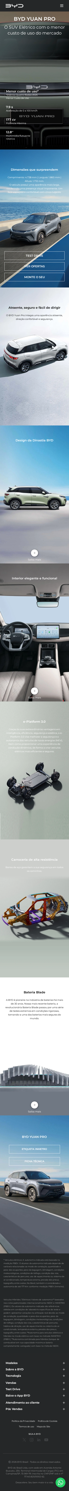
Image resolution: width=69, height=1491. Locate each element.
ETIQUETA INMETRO (34, 1149)
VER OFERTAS (34, 266)
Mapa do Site (43, 1426)
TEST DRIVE (34, 255)
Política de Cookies (47, 1421)
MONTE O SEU (34, 277)
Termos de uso (26, 1426)
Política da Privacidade (23, 1421)
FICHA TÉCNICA (34, 1161)
